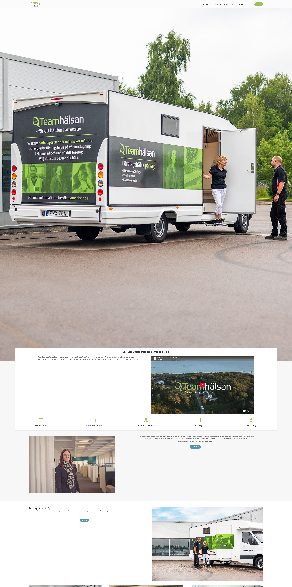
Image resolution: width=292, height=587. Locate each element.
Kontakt (258, 4)
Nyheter (248, 4)
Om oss (231, 4)
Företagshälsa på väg (221, 4)
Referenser (240, 4)
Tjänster (208, 4)
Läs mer (84, 520)
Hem (203, 4)
